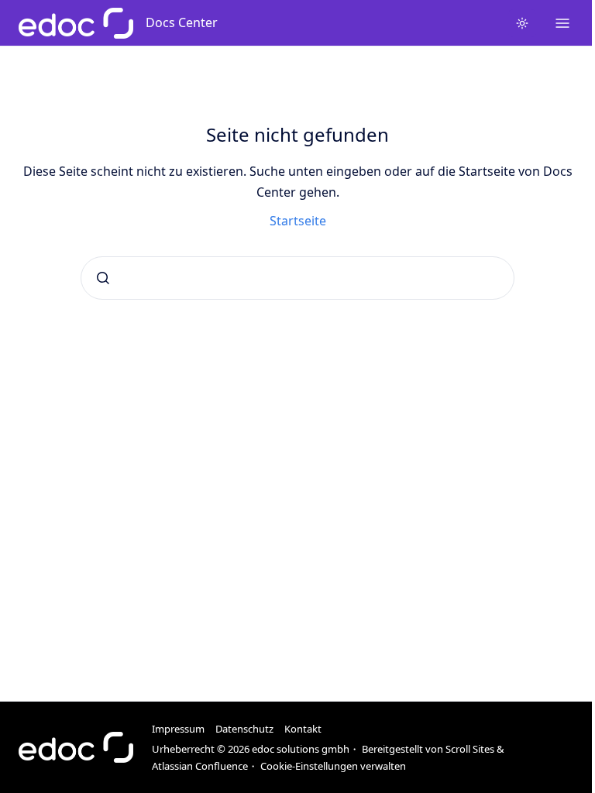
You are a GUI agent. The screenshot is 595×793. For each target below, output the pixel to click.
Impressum (178, 729)
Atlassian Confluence (200, 766)
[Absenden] (103, 278)
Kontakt (303, 729)
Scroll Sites (469, 749)
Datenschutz (244, 729)
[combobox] (297, 278)
